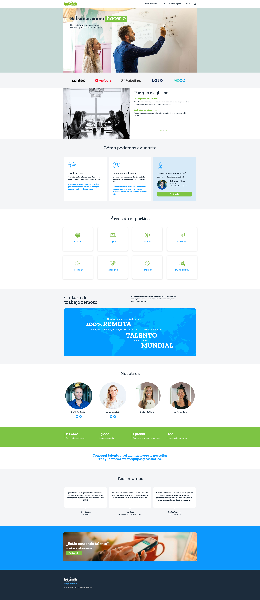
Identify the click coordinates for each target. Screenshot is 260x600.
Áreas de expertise (175, 4)
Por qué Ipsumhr (151, 4)
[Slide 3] (166, 130)
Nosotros (188, 4)
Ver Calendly (174, 194)
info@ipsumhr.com (70, 584)
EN (195, 4)
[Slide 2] (163, 130)
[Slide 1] (160, 130)
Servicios (163, 4)
